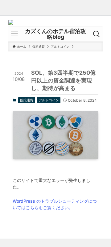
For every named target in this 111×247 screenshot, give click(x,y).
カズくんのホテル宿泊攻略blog (55, 34)
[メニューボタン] (14, 34)
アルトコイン (49, 100)
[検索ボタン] (96, 34)
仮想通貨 (26, 100)
